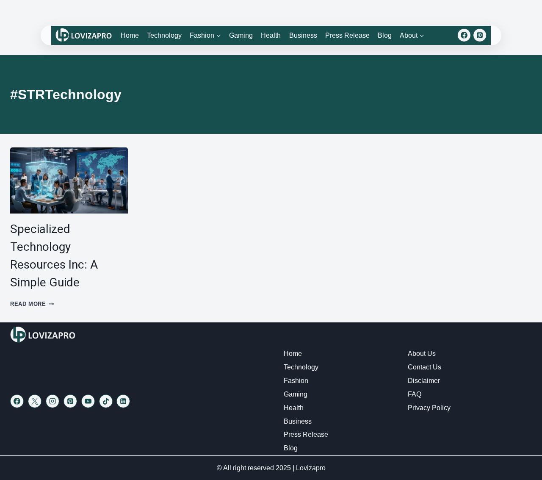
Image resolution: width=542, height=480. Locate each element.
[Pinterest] (480, 35)
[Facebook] (464, 35)
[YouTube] (88, 401)
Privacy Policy (429, 407)
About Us (422, 353)
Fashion (296, 380)
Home (130, 35)
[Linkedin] (123, 401)
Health (271, 35)
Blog (385, 35)
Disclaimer (424, 380)
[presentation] (69, 180)
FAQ (414, 394)
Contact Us (424, 367)
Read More (32, 304)
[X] (34, 401)
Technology (164, 35)
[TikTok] (106, 401)
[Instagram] (52, 401)
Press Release (347, 35)
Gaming (241, 35)
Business (303, 35)
